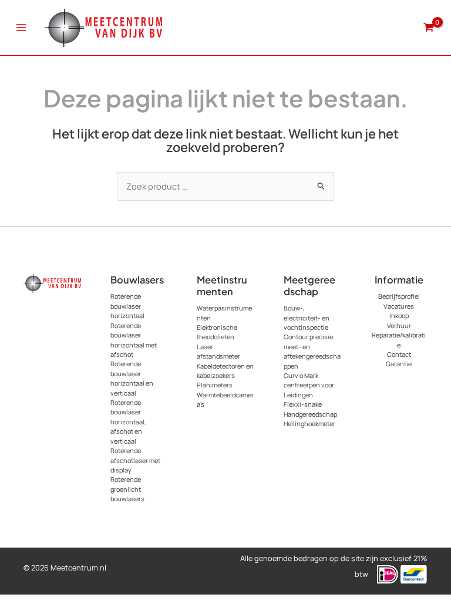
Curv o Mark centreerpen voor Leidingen (309, 385)
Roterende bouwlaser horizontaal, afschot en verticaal (128, 421)
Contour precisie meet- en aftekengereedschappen (312, 351)
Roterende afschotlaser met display (135, 460)
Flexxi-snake (303, 404)
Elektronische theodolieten (217, 332)
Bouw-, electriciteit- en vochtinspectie (306, 317)
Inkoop (399, 315)
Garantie (399, 363)
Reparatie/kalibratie (399, 339)
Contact (399, 354)
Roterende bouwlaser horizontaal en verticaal (131, 378)
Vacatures (398, 306)
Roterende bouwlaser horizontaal (127, 306)
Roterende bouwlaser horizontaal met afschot (133, 340)
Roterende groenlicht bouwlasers (127, 489)
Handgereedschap (310, 414)
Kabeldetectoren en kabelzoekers (225, 371)
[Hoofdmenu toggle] (21, 27)
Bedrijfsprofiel (399, 296)
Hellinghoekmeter (309, 423)
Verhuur (399, 325)
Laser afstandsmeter (218, 351)
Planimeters (215, 384)
